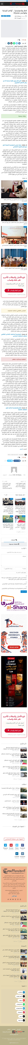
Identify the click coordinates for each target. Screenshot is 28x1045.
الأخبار (5, 16)
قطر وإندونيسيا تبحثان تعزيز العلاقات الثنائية (16, 409)
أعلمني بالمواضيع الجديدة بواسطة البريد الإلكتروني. (14, 588)
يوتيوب (20, 1000)
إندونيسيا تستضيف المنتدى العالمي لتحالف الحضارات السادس (14, 335)
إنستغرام (20, 1012)
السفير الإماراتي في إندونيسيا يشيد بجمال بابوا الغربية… (11, 969)
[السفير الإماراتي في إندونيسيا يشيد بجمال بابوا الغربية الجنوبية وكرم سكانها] (23, 970)
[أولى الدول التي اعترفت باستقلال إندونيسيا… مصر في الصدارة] (20, 519)
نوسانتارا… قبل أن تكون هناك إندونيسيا (10, 788)
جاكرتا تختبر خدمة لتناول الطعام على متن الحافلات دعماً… (10, 950)
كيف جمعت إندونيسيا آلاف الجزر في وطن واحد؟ (11, 795)
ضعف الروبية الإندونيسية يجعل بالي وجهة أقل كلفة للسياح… (11, 957)
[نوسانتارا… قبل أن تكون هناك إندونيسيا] (23, 790)
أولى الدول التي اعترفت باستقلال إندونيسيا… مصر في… (11, 761)
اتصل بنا (13, 1029)
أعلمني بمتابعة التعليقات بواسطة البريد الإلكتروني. (14, 584)
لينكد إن (20, 992)
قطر (2, 16)
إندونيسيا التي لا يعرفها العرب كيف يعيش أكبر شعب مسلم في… (11, 808)
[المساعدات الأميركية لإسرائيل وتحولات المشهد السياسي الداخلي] (23, 815)
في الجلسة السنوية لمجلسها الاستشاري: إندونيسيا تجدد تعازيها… (11, 748)
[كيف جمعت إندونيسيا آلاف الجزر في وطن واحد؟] (23, 796)
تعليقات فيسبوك (13, 544)
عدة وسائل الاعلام (14, 1034)
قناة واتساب (19, 1004)
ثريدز (21, 1016)
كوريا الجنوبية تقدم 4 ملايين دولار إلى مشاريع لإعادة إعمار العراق (20, 485)
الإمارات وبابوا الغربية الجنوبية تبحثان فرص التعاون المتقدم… (11, 976)
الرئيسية (19, 1029)
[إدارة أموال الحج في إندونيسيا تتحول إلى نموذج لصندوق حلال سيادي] (8, 519)
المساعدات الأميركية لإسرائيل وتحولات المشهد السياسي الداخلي (10, 814)
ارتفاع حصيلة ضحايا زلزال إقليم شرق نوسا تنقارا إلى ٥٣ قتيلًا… (11, 773)
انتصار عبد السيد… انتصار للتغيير (12, 801)
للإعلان (8, 1029)
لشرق (21, 449)
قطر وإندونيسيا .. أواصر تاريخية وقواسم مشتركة (15, 454)
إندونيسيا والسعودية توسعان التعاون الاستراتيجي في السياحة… (10, 963)
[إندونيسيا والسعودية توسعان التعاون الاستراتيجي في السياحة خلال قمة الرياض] (23, 964)
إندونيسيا (8, 16)
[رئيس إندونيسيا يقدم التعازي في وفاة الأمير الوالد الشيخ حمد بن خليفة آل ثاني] (14, 189)
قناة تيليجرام (19, 1008)
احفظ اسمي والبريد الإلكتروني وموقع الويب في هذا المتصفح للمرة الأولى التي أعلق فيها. (14, 578)
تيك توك (20, 1020)
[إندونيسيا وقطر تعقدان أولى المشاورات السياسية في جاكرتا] (14, 235)
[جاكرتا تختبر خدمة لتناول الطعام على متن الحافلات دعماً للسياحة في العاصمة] (23, 951)
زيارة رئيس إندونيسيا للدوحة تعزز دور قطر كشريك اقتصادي (15, 146)
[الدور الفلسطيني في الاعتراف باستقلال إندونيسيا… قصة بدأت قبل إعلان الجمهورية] (8, 501)
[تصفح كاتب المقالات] (14, 470)
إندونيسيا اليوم (12, 1043)
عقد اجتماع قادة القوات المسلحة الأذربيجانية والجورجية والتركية (7, 485)
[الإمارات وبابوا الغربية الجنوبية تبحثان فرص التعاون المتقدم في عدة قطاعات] (23, 977)
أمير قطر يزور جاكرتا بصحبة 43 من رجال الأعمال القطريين (15, 82)
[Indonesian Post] (18, 1031)
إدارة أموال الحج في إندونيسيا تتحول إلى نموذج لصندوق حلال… (11, 767)
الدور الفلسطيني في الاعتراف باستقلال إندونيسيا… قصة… (10, 754)
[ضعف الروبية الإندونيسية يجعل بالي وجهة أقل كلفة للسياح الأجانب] (23, 958)
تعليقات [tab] (13, 540)
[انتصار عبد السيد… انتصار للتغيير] (23, 802)
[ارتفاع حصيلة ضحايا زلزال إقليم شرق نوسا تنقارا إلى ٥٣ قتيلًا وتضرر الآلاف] (23, 774)
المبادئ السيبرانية (7, 1032)
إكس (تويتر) (19, 996)
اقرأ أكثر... (14, 896)
